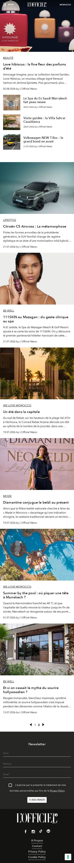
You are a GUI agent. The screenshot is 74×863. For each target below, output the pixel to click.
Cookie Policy (37, 857)
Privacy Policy (57, 790)
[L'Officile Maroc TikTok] (41, 831)
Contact (37, 846)
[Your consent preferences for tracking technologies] (68, 857)
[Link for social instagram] (33, 832)
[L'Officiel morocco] (37, 4)
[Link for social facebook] (25, 832)
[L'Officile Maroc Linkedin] (48, 831)
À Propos (37, 840)
